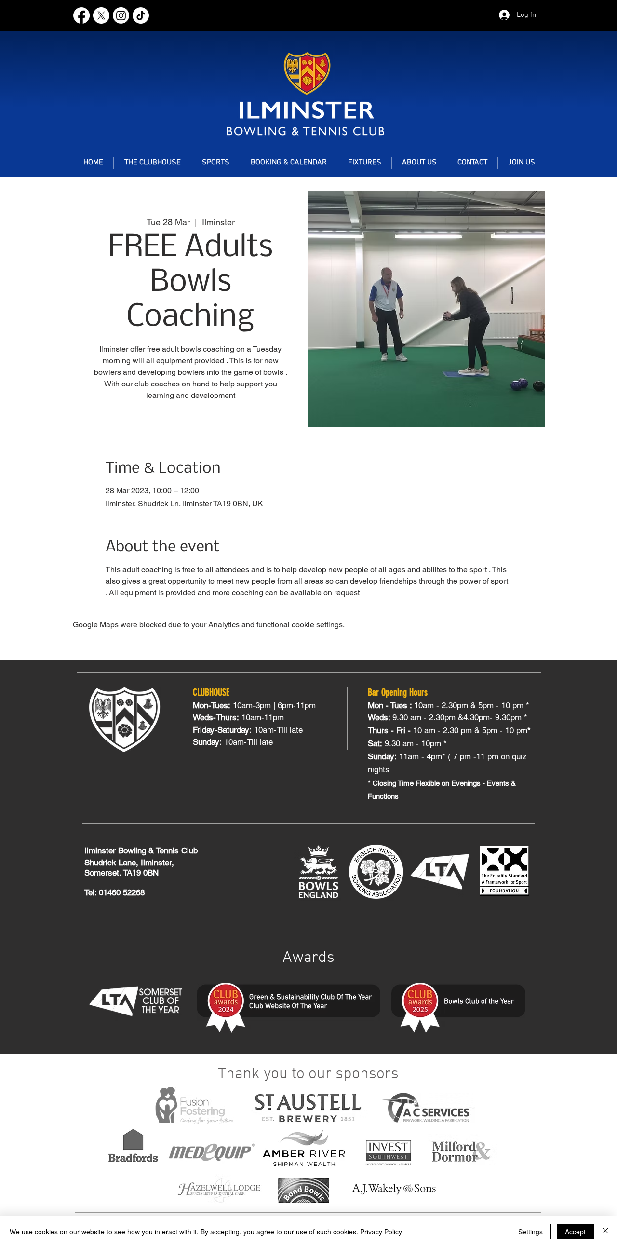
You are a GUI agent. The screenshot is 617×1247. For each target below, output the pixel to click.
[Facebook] (81, 15)
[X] (101, 15)
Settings (530, 1231)
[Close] (605, 1231)
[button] (215, 163)
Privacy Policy (381, 1231)
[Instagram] (121, 15)
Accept (575, 1231)
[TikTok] (141, 15)
